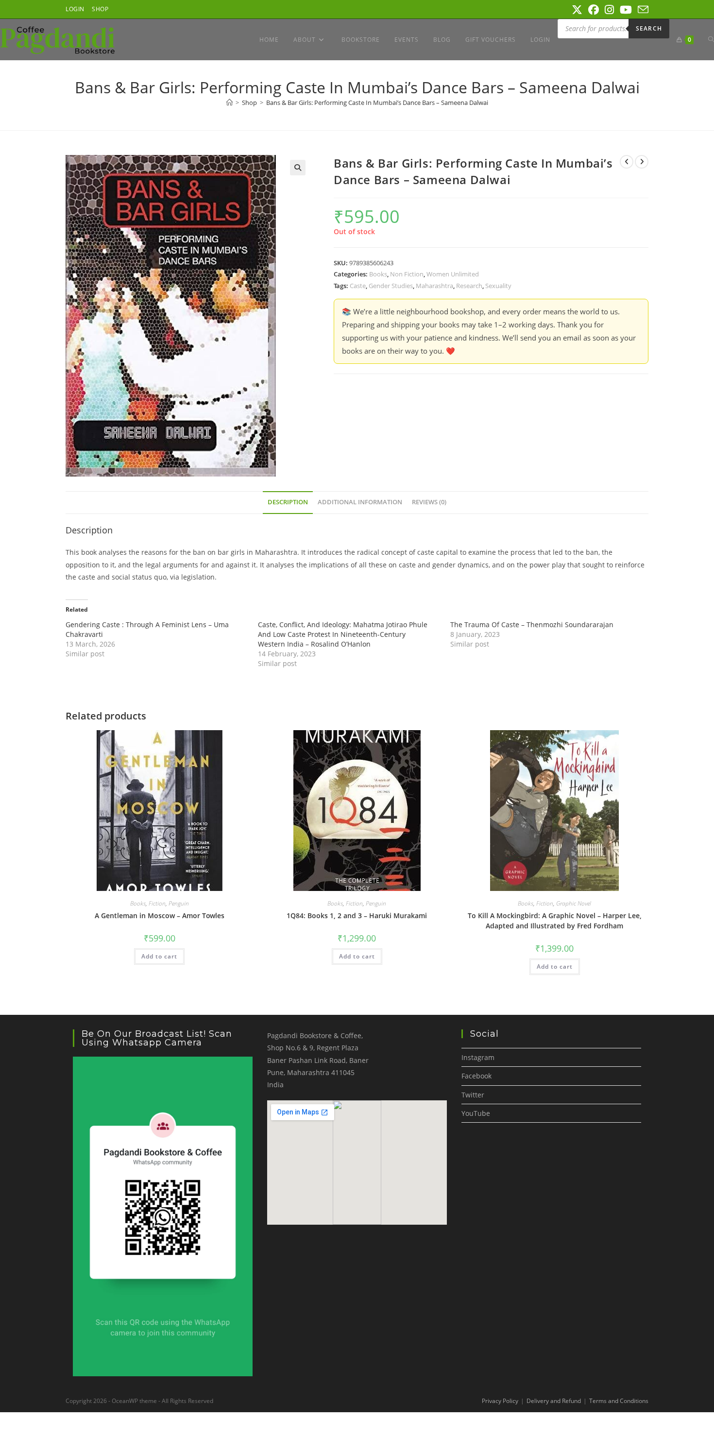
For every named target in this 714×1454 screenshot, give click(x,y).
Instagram (477, 1057)
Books (378, 274)
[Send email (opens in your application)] (641, 9)
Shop (100, 9)
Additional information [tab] (360, 502)
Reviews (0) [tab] (429, 502)
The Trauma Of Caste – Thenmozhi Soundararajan (531, 624)
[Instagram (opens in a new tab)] (609, 9)
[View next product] (641, 162)
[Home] (229, 102)
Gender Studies (391, 285)
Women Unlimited (452, 274)
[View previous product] (626, 162)
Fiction (157, 903)
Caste (358, 285)
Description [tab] (288, 502)
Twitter (472, 1094)
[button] (298, 167)
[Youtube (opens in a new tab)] (626, 9)
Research (469, 285)
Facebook (476, 1075)
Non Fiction (407, 274)
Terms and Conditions (618, 1401)
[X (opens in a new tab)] (577, 9)
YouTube (475, 1113)
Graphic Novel (573, 903)
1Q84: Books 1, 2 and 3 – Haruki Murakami (357, 915)
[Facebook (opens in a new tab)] (593, 9)
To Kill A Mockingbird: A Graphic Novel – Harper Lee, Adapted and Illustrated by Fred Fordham (555, 920)
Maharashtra (434, 285)
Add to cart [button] (159, 956)
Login (75, 9)
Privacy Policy (500, 1401)
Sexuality (498, 285)
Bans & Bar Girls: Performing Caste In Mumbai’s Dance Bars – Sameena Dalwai (377, 102)
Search (649, 28)
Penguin (179, 903)
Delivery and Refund (554, 1401)
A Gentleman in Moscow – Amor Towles (159, 915)
